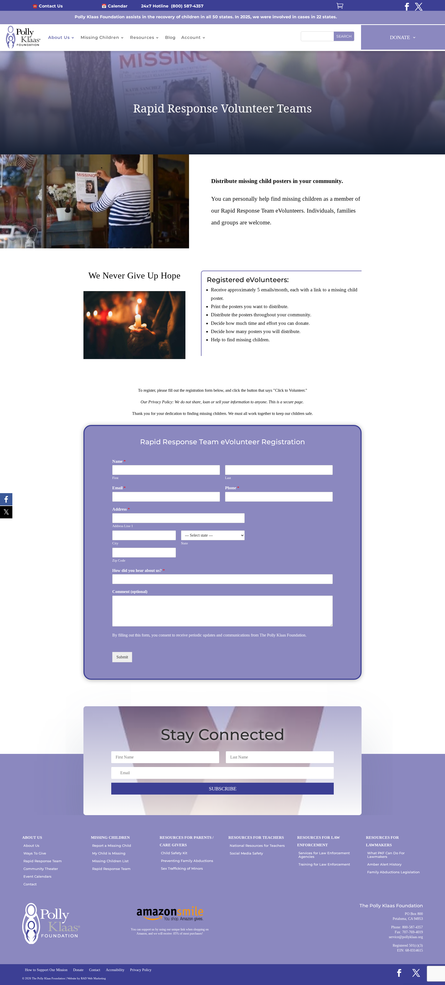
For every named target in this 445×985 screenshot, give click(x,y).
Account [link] (191, 37)
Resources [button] (142, 37)
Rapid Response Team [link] (42, 861)
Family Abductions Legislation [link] (393, 872)
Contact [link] (30, 884)
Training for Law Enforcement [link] (324, 864)
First (115, 478)
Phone (232, 488)
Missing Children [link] (100, 37)
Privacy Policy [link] (140, 970)
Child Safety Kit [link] (174, 853)
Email (119, 488)
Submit (122, 657)
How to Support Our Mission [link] (46, 970)
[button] (344, 36)
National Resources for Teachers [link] (257, 845)
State (184, 543)
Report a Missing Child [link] (111, 845)
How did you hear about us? (138, 570)
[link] (407, 7)
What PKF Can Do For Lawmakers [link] (386, 855)
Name (119, 461)
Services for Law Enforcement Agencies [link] (324, 855)
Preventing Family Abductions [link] (187, 861)
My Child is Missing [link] (108, 853)
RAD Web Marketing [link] (93, 978)
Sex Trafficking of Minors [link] (182, 868)
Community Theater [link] (40, 869)
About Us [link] (59, 37)
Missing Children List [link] (110, 861)
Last (228, 478)
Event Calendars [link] (37, 876)
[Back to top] (440, 948)
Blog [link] (170, 37)
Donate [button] (400, 37)
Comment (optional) (129, 591)
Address (121, 509)
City (115, 543)
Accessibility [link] (115, 970)
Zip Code (118, 560)
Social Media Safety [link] (246, 853)
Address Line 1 (122, 526)
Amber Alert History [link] (384, 864)
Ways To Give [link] (34, 853)
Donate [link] (78, 970)
